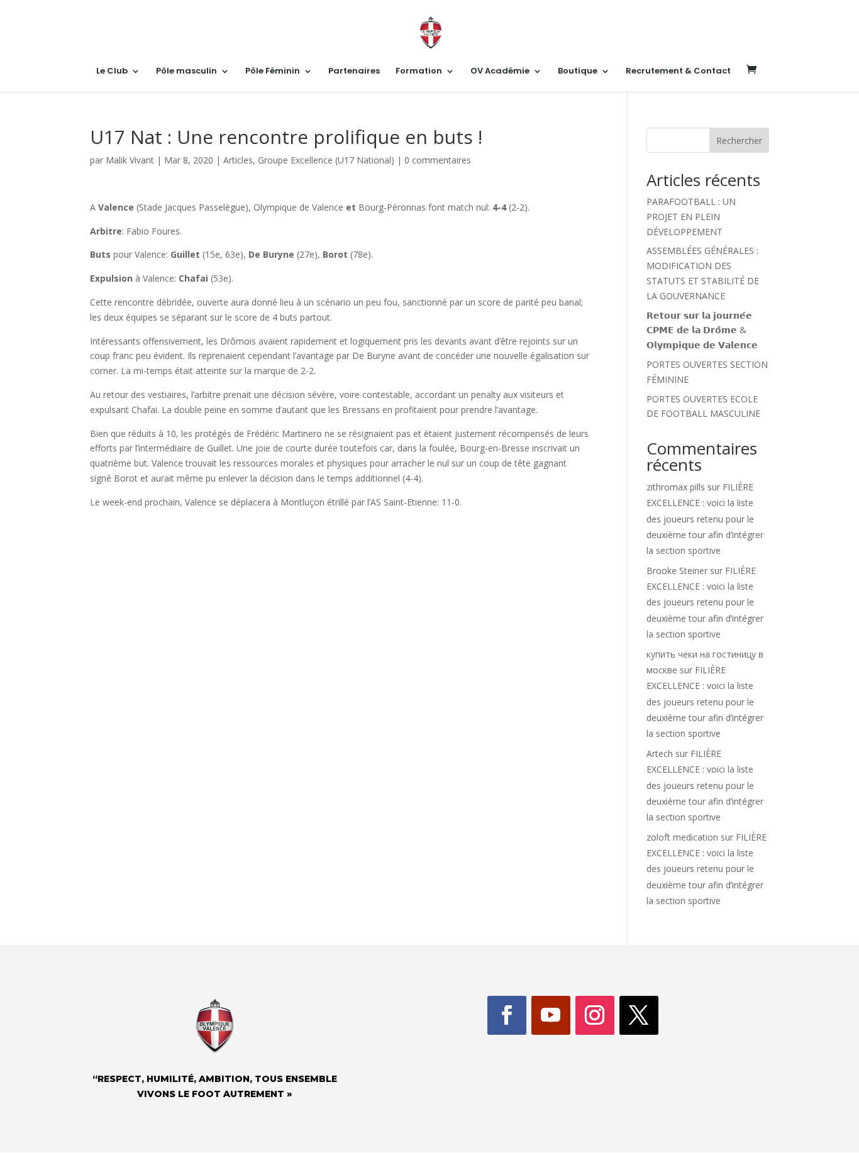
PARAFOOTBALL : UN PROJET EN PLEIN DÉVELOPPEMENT (691, 217)
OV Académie (499, 72)
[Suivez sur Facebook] (506, 1015)
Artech (659, 753)
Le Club (112, 72)
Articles (238, 160)
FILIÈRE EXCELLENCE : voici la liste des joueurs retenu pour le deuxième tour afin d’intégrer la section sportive (704, 518)
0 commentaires (437, 160)
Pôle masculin (186, 72)
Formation (419, 72)
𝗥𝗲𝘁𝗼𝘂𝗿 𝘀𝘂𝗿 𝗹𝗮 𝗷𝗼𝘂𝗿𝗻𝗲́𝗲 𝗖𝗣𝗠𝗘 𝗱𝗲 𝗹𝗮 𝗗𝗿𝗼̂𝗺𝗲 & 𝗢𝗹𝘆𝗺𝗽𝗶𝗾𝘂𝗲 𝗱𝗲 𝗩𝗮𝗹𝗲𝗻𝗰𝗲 (702, 330)
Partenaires (354, 72)
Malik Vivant (130, 160)
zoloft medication (682, 837)
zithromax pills (675, 487)
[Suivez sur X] (638, 1015)
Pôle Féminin (272, 72)
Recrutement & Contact (678, 72)
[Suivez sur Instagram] (594, 1015)
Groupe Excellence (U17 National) (326, 160)
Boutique (577, 72)
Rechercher (739, 140)
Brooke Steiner (676, 570)
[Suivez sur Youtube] (550, 1015)
